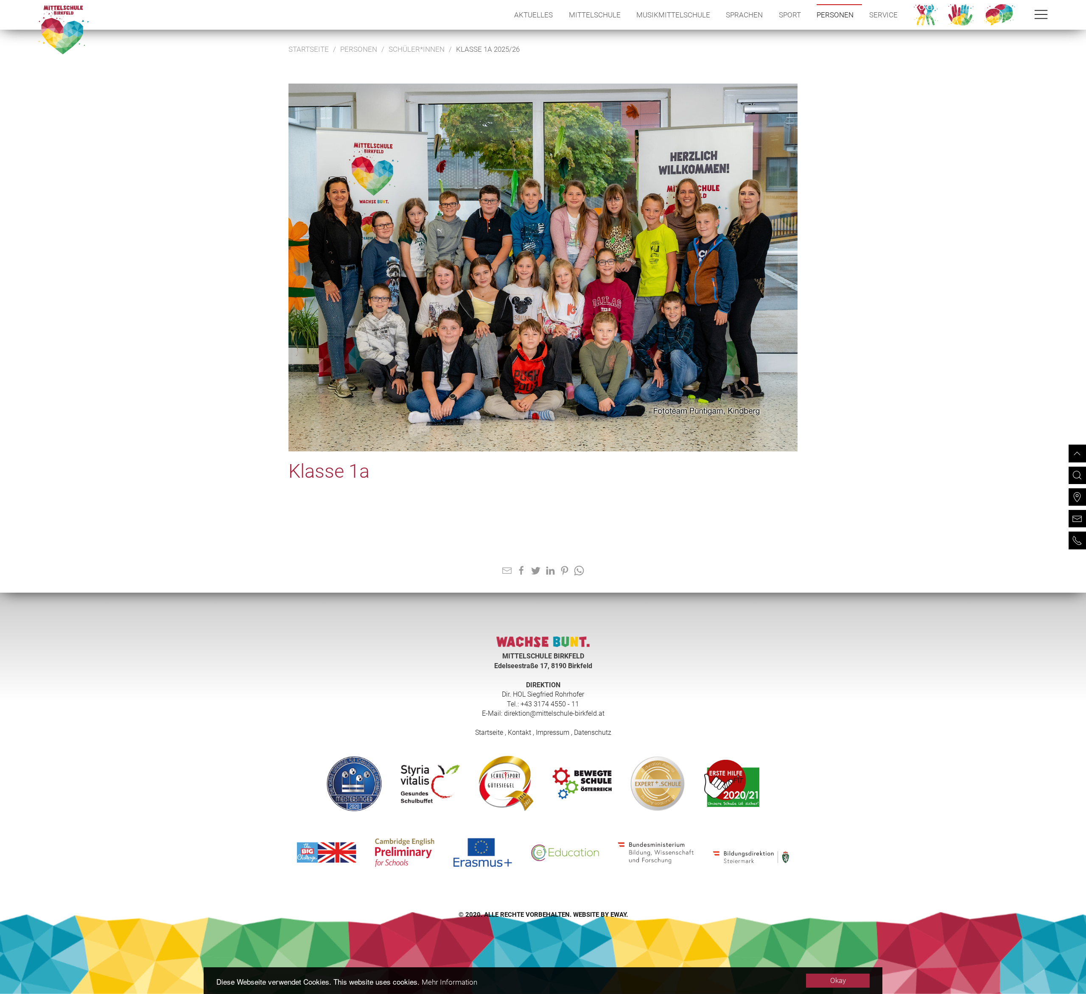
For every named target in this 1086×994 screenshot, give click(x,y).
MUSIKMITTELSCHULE (673, 15)
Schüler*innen (417, 49)
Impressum (552, 732)
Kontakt (519, 732)
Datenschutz (592, 732)
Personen (835, 15)
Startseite (308, 49)
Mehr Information (449, 982)
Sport (790, 15)
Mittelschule (595, 15)
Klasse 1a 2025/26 (488, 49)
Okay (838, 980)
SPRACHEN (744, 15)
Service (883, 15)
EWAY (618, 914)
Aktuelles (533, 15)
